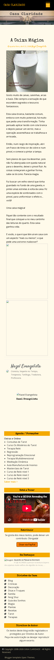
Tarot (11, 613)
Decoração (13, 587)
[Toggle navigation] (48, 5)
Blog (10, 580)
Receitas (12, 610)
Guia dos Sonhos (16, 600)
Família (11, 593)
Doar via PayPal (27, 544)
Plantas (12, 607)
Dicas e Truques (16, 590)
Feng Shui (13, 597)
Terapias (12, 617)
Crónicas (12, 583)
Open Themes (27, 657)
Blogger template (13, 657)
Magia (11, 603)
